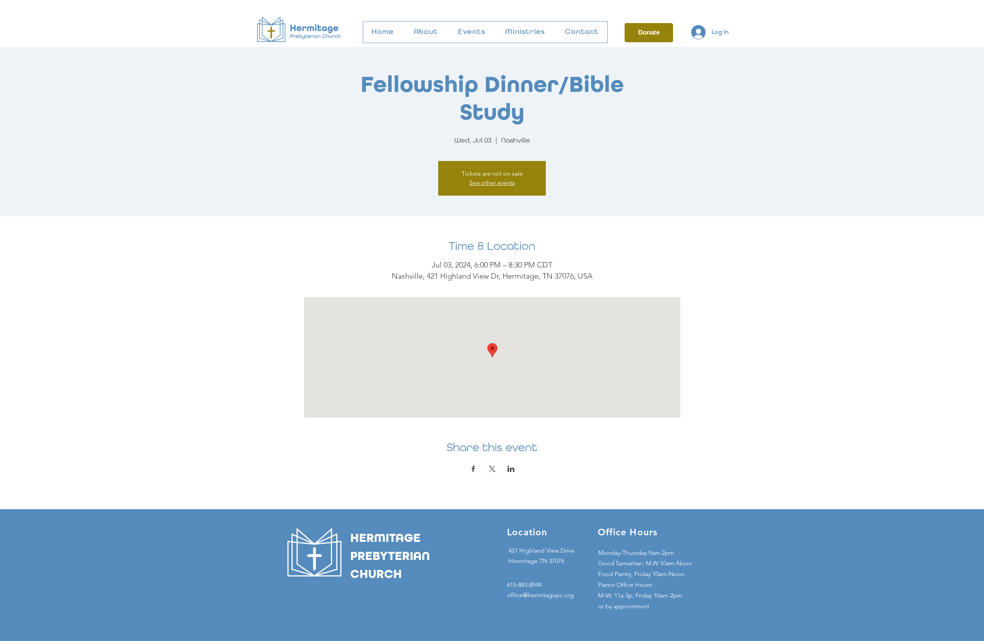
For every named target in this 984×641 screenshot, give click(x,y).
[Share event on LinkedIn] (511, 469)
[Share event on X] (492, 469)
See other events (492, 182)
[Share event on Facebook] (473, 469)
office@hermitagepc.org (540, 595)
